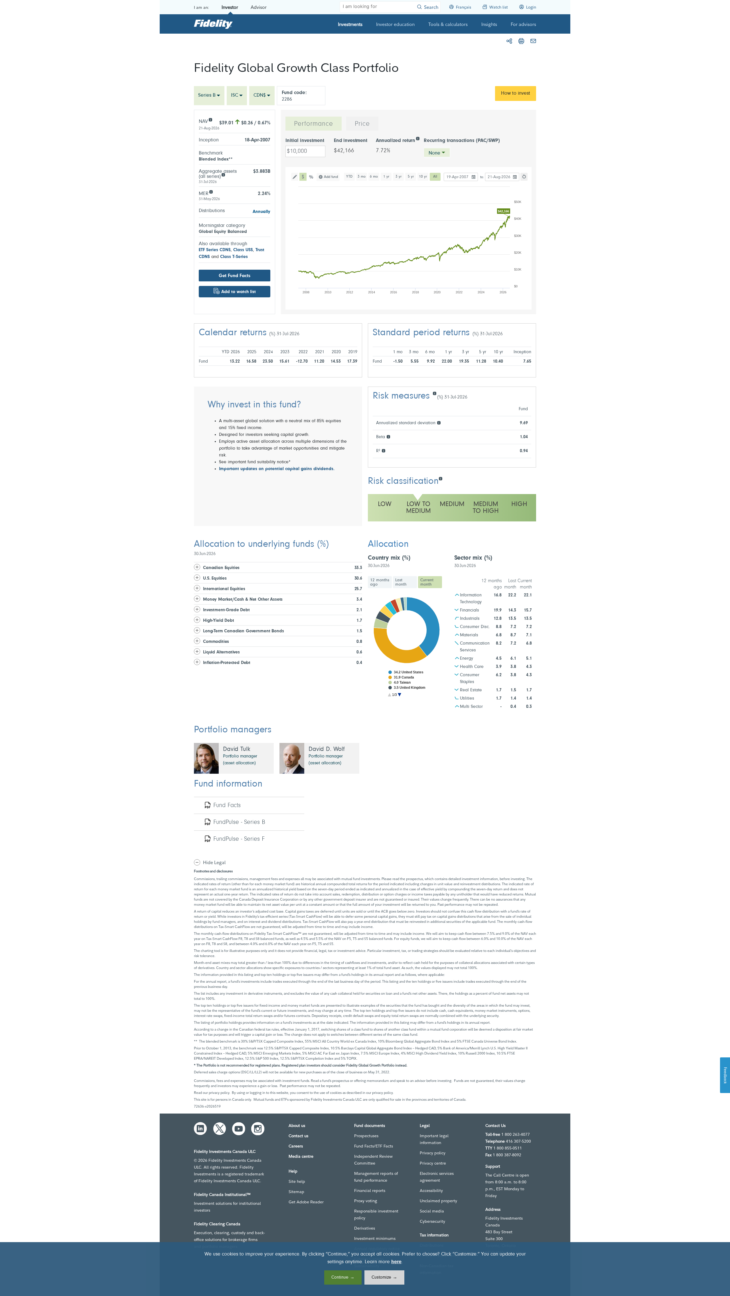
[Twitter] (219, 1128)
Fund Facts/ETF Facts (373, 1146)
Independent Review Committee (373, 1160)
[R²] (383, 450)
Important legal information (434, 1139)
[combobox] (209, 95)
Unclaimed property (438, 1200)
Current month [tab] (426, 582)
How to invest (515, 93)
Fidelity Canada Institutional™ (222, 1194)
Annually (261, 212)
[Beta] (388, 436)
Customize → (384, 1277)
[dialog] (365, 1269)
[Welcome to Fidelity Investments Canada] (213, 24)
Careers (296, 1146)
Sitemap (296, 1191)
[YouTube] (238, 1128)
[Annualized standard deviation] (438, 422)
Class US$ (243, 250)
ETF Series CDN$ (215, 250)
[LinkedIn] (200, 1128)
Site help (297, 1181)
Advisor (259, 7)
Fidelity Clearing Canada (217, 1223)
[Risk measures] (434, 393)
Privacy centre (433, 1163)
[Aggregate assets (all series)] (223, 174)
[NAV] (210, 119)
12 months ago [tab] (379, 582)
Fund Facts (227, 806)
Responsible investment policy (376, 1214)
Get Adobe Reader (306, 1201)
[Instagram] (257, 1128)
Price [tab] (362, 124)
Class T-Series (234, 257)
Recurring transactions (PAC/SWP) (462, 140)
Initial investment (304, 140)
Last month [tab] (401, 582)
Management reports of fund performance (376, 1177)
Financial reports (369, 1190)
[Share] (509, 41)
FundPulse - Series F (239, 839)
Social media (432, 1211)
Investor (230, 7)
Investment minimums (375, 1238)
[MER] (210, 191)
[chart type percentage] (311, 177)
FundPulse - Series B (239, 822)
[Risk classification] (440, 478)
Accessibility (431, 1190)
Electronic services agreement (437, 1177)
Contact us (298, 1135)
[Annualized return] (417, 138)
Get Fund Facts (234, 275)
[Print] (521, 41)
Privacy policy (432, 1152)
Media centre (301, 1156)
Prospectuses (366, 1135)
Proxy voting (365, 1200)
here (396, 1262)
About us (297, 1125)
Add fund (331, 177)
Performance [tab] (313, 124)
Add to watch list (238, 292)
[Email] (533, 41)
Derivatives (364, 1228)
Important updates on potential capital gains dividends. (276, 469)
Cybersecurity (432, 1221)
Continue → (342, 1277)
